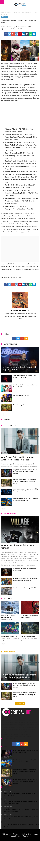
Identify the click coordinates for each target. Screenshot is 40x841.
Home (2, 12)
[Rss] (26, 338)
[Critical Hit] (20, 2)
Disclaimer (26, 836)
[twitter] (9, 34)
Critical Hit (6, 834)
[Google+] (22, 338)
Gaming (9, 12)
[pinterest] (20, 34)
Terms (35, 834)
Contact (16, 834)
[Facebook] (14, 338)
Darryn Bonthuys (7, 26)
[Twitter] (18, 338)
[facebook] (6, 34)
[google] (13, 34)
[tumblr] (27, 34)
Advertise (26, 834)
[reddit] (16, 34)
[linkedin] (23, 34)
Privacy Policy (15, 836)
